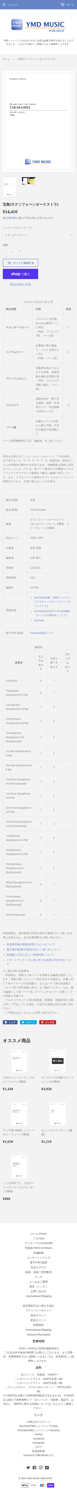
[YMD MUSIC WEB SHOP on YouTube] (47, 1468)
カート (70, 4)
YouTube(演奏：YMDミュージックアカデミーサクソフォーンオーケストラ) (52, 601)
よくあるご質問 (38, 1281)
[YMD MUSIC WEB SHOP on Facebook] (34, 1468)
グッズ (38, 1276)
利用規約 (38, 1324)
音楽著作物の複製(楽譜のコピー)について (31, 944)
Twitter (38, 1434)
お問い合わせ (38, 1291)
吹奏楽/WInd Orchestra (38, 1247)
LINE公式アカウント (38, 1421)
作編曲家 (38, 1252)
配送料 (12, 217)
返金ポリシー (38, 1315)
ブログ (38, 1446)
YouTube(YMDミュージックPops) (38, 1425)
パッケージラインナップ (17, 227)
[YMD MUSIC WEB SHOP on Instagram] (41, 1468)
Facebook (38, 1438)
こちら (25, 1012)
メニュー (12, 4)
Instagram (39, 1442)
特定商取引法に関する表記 (38, 1305)
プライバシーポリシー (38, 1310)
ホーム (6, 59)
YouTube (39, 620)
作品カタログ (38, 1267)
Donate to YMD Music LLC (39, 1455)
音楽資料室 (38, 1451)
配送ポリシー (38, 1320)
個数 (5, 245)
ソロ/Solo (38, 1238)
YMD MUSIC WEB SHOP (39, 1478)
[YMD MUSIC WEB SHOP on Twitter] (28, 1468)
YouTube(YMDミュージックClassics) (38, 1430)
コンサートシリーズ (38, 1257)
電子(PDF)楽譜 (38, 1262)
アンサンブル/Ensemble (38, 1243)
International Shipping (38, 1296)
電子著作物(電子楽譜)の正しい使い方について (34, 949)
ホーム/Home (39, 1233)
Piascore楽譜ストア (41, 632)
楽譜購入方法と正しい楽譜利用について (30, 954)
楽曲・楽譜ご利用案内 (38, 1272)
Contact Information (38, 1334)
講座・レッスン (38, 1286)
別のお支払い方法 (20, 284)
